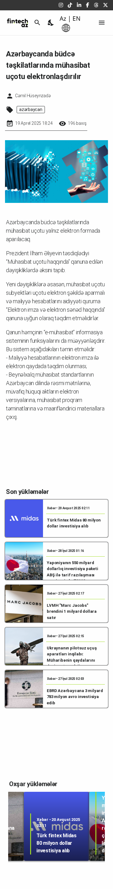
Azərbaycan (30, 109)
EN (76, 18)
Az (63, 18)
